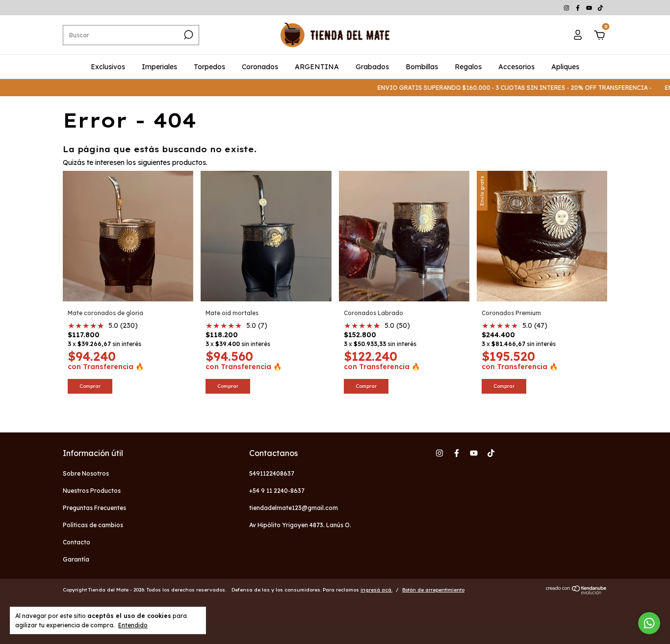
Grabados (372, 66)
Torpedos (209, 66)
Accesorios (516, 66)
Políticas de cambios (93, 525)
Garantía (76, 559)
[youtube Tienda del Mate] (589, 7)
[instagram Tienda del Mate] (567, 7)
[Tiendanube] (576, 592)
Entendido (133, 625)
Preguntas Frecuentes (94, 507)
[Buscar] (188, 35)
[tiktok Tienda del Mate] (600, 7)
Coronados (260, 66)
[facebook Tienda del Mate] (578, 7)
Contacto (76, 542)
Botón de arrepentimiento (433, 590)
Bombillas (422, 66)
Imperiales (159, 66)
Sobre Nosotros (86, 473)
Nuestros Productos (92, 490)
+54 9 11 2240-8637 (277, 490)
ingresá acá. (376, 590)
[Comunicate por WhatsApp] (649, 623)
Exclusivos (108, 66)
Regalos (468, 66)
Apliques (565, 66)
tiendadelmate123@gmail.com (293, 507)
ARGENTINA (317, 66)
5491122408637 (271, 473)
